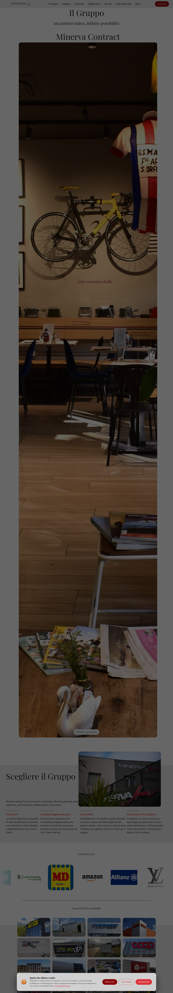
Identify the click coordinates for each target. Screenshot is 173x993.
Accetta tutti (143, 982)
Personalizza (126, 982)
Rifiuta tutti (109, 982)
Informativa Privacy (62, 986)
